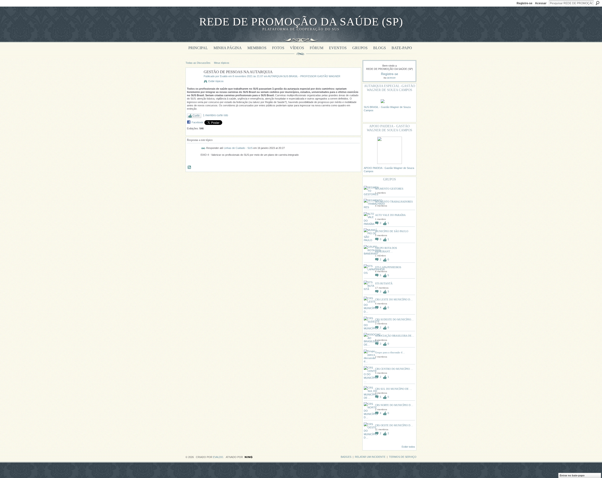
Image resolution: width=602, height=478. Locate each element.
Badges (346, 456)
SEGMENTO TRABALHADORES (394, 201)
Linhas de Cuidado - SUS (238, 148)
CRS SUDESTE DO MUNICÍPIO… (394, 319)
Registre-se (524, 3)
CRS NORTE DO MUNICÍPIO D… (394, 405)
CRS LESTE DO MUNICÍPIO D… (394, 299)
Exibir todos (408, 446)
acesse (391, 77)
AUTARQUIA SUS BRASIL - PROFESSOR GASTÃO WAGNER (304, 76)
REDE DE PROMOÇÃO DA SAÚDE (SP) (301, 21)
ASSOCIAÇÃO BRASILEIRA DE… (394, 335)
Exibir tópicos (216, 81)
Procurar (597, 3)
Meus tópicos (221, 62)
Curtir (196, 115)
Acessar (541, 3)
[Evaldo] (193, 82)
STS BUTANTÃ (383, 283)
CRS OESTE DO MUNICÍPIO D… (394, 425)
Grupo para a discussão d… (390, 352)
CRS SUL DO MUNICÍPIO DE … (393, 388)
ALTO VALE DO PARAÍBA (390, 215)
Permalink (203, 148)
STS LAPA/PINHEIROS (388, 267)
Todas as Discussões (198, 62)
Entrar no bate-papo (572, 475)
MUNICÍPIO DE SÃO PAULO (391, 231)
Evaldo (224, 76)
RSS (189, 167)
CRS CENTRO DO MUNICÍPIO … (394, 368)
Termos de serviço (402, 456)
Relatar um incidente (370, 456)
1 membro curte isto (215, 115)
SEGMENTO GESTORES (389, 188)
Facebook (197, 122)
